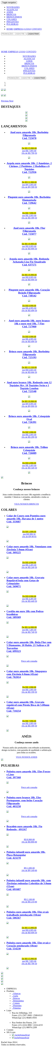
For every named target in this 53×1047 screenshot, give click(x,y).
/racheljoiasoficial (22, 1035)
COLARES (12, 19)
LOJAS (27, 29)
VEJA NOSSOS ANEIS (26, 757)
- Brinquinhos (18, 1001)
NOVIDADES (13, 7)
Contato (10, 1030)
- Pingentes (16, 1005)
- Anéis (15, 996)
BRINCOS (11, 14)
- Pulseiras (16, 1008)
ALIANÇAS (12, 9)
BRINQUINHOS (14, 17)
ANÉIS (10, 12)
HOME (10, 29)
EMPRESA (19, 29)
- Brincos (16, 998)
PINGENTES (13, 22)
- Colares (16, 1003)
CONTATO (36, 29)
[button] (5, 101)
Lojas (25, 1019)
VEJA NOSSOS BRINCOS (26, 504)
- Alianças (16, 993)
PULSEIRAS (12, 24)
